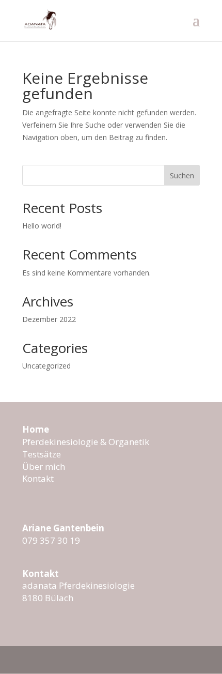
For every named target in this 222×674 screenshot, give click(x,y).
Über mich (43, 466)
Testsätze (41, 454)
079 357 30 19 (51, 540)
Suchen (182, 175)
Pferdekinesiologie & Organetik (85, 442)
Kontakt (38, 478)
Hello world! (41, 226)
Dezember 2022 (49, 319)
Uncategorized (46, 366)
